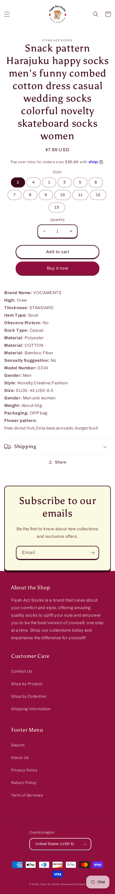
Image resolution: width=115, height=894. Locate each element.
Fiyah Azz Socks (50, 884)
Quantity (57, 220)
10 (62, 195)
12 (98, 195)
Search (18, 745)
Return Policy (24, 783)
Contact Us (21, 671)
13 (56, 207)
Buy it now (57, 268)
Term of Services (27, 795)
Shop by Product (26, 684)
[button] (7, 14)
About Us (20, 758)
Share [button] (60, 462)
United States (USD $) (54, 844)
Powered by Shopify (73, 884)
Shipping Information (31, 709)
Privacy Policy (24, 770)
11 (80, 195)
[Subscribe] (92, 553)
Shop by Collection (29, 696)
